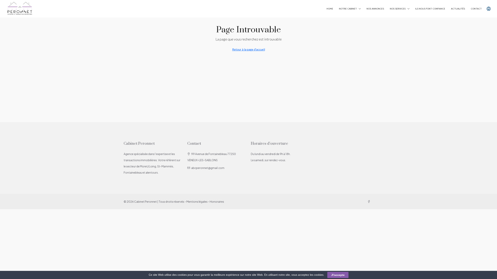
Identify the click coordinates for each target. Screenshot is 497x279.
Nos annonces (375, 8)
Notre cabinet (348, 8)
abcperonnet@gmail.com (207, 168)
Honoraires (217, 201)
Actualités (458, 8)
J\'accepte (338, 274)
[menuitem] (489, 9)
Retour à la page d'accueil (248, 49)
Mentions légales (197, 201)
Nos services (398, 8)
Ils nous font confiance (430, 8)
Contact (476, 8)
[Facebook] (370, 201)
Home (330, 8)
